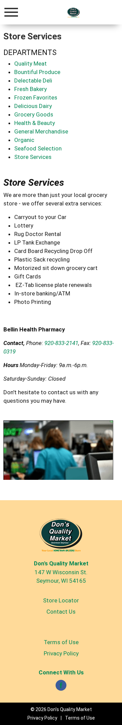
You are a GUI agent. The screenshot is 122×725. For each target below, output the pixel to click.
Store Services (33, 156)
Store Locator (61, 600)
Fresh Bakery (30, 89)
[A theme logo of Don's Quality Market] (73, 12)
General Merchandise (41, 131)
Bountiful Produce (37, 72)
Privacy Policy (61, 653)
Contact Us (61, 611)
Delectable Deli (33, 80)
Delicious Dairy (33, 106)
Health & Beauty (34, 123)
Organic (24, 140)
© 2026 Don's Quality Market (61, 709)
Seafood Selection (38, 148)
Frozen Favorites (35, 97)
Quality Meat (30, 63)
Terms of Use (61, 642)
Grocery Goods (33, 114)
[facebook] (61, 687)
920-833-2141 (61, 343)
